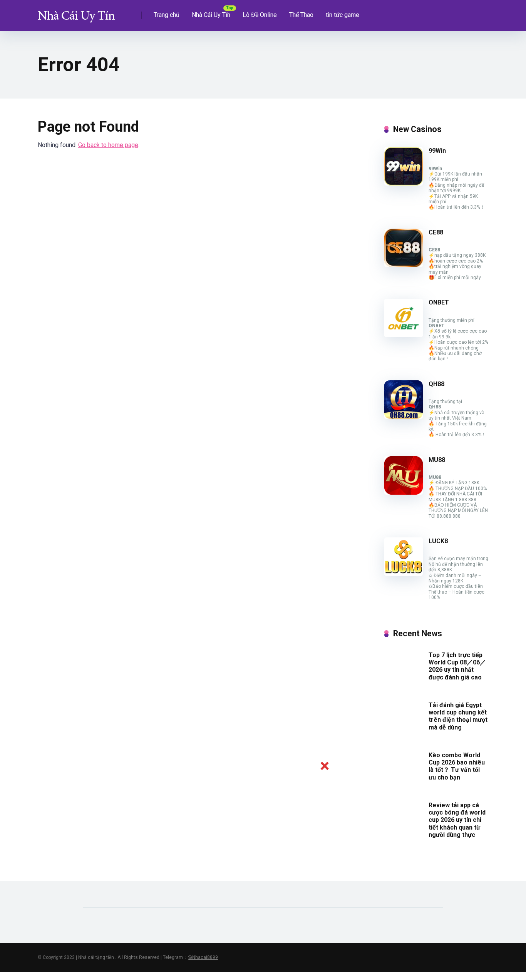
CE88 (436, 232)
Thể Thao (301, 14)
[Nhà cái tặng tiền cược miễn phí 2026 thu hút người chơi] (76, 12)
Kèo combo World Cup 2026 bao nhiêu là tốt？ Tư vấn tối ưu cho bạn (457, 766)
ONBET (439, 302)
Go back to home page (108, 145)
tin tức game (342, 14)
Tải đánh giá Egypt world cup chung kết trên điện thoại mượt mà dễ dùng (458, 716)
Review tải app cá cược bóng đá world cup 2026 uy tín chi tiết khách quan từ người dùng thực (457, 819)
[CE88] (403, 265)
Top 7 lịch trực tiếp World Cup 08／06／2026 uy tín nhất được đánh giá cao (457, 666)
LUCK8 (438, 541)
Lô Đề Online (260, 14)
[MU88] (403, 492)
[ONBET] (403, 335)
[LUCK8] (403, 573)
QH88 (436, 384)
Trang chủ (166, 14)
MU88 (437, 459)
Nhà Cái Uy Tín (211, 14)
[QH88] (403, 416)
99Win (437, 150)
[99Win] (403, 183)
